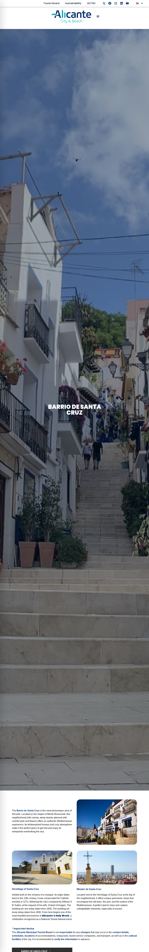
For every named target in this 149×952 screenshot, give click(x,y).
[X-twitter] (104, 3)
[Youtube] (127, 3)
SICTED (91, 3)
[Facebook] (110, 3)
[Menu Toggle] (97, 16)
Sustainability (73, 3)
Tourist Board (51, 3)
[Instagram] (116, 3)
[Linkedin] (121, 3)
